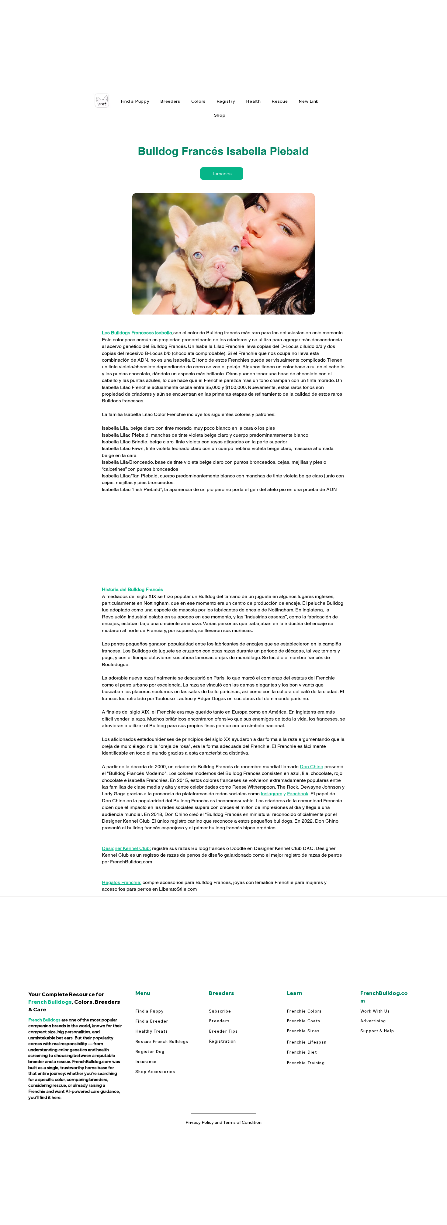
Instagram (271, 794)
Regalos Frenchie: (121, 882)
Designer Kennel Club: (126, 848)
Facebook (297, 794)
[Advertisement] (182, 42)
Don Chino (311, 766)
